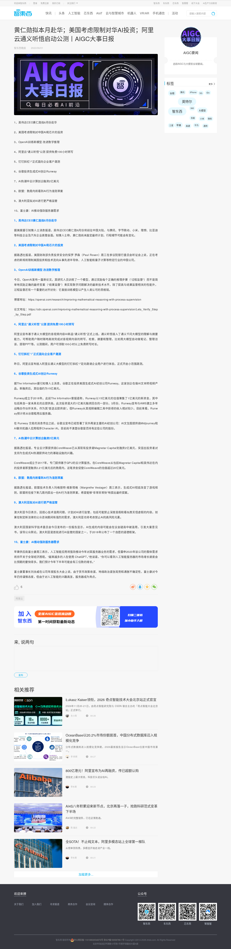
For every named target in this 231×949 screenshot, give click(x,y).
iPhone (193, 92)
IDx (208, 92)
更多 (211, 84)
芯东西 (175, 3)
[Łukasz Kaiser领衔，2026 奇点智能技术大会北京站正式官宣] (38, 711)
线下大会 (195, 3)
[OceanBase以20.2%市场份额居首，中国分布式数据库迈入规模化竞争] (38, 746)
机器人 (131, 13)
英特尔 (187, 101)
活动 (175, 13)
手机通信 (159, 13)
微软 (210, 118)
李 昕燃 (74, 756)
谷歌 (172, 93)
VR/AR (144, 13)
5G (201, 93)
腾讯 (182, 92)
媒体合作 (108, 904)
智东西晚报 (20, 48)
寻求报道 (54, 904)
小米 (202, 118)
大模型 (202, 110)
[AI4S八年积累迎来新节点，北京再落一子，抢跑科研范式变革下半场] (38, 817)
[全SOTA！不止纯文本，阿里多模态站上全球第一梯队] (38, 853)
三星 (171, 125)
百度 (193, 117)
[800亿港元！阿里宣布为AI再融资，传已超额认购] (38, 782)
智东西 (157, 3)
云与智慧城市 (115, 13)
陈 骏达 (74, 827)
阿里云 (19, 598)
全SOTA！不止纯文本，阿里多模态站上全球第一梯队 (105, 841)
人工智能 (74, 13)
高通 (188, 125)
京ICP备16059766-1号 (114, 939)
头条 (62, 13)
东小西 (74, 715)
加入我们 (36, 904)
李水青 (74, 786)
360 (192, 108)
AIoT (99, 13)
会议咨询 (90, 904)
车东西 (166, 3)
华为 (196, 125)
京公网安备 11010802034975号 (88, 939)
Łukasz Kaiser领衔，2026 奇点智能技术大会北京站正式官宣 (111, 699)
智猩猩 (185, 3)
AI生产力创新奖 (210, 3)
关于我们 (19, 904)
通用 (205, 125)
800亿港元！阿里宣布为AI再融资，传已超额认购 (102, 770)
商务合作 (72, 904)
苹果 (178, 125)
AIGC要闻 (190, 52)
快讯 (48, 13)
